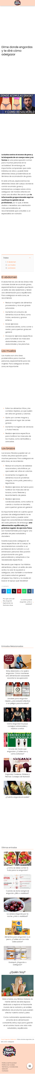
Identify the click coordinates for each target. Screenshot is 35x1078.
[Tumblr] (29, 591)
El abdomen (11, 262)
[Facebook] (3, 591)
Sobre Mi (5, 1069)
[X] (14, 591)
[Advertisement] (17, 25)
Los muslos (11, 265)
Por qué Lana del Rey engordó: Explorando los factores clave (8, 602)
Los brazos (11, 268)
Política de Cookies (8, 1065)
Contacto (5, 1071)
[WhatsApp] (24, 591)
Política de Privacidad (9, 1063)
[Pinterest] (19, 591)
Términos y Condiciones (10, 1067)
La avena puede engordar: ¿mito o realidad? (26, 602)
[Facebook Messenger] (9, 591)
